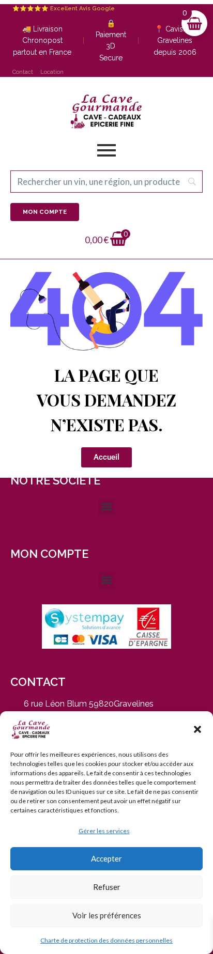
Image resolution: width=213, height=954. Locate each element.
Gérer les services (104, 831)
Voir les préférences (106, 915)
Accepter (106, 858)
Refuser (106, 887)
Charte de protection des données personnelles (106, 940)
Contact (22, 72)
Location (52, 72)
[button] (197, 729)
